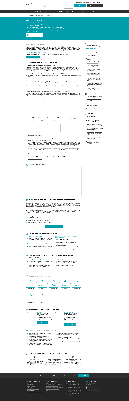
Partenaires (29, 387)
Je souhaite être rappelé (96, 5)
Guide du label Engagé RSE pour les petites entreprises (94, 58)
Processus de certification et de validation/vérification (72, 385)
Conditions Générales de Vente (72, 383)
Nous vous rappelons (90, 383)
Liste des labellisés (91, 102)
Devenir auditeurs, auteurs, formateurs (54, 387)
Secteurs (49, 11)
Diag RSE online (34, 359)
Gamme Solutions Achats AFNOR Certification (54, 360)
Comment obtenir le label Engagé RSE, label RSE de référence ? (94, 138)
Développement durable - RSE (36, 15)
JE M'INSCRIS (83, 375)
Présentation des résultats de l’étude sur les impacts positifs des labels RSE (95, 125)
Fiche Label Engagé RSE (92, 105)
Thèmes (60, 11)
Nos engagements (31, 386)
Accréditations (30, 384)
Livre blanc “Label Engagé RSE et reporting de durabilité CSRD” (93, 62)
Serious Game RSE (91, 116)
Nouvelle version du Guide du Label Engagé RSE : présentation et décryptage (94, 142)
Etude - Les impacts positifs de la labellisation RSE (93, 66)
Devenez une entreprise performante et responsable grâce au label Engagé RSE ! (94, 133)
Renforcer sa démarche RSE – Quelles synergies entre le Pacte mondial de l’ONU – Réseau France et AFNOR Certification (94, 98)
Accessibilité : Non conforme (72, 394)
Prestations (37, 11)
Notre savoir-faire (89, 11)
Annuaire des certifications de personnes (52, 390)
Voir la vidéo (42, 322)
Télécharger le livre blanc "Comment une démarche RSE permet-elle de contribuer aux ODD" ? (46, 73)
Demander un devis (35, 35)
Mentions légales (30, 390)
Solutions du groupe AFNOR (52, 386)
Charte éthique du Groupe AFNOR (73, 393)
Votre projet (72, 11)
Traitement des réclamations (33, 389)
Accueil (26, 15)
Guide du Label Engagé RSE (92, 55)
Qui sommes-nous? (31, 383)
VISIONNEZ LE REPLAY (33, 56)
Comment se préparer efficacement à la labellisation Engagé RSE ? (95, 129)
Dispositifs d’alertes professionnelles (73, 391)
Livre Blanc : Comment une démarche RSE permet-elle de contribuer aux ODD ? (95, 84)
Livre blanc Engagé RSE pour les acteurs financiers (93, 70)
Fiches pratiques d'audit (71, 388)
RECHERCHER (80, 5)
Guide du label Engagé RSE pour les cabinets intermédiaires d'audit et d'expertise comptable (94, 74)
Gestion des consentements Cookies (35, 392)
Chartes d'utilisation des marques (73, 387)
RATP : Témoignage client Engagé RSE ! (95, 109)
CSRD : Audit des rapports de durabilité (73, 360)
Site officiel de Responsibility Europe (35, 135)
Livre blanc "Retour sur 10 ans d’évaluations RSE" (93, 89)
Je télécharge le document (54, 226)
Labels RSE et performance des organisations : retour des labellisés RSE (94, 79)
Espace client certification (51, 383)
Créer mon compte (87, 2)
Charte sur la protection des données (73, 390)
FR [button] (100, 2)
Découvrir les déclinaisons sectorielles (65, 266)
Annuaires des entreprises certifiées (54, 384)
